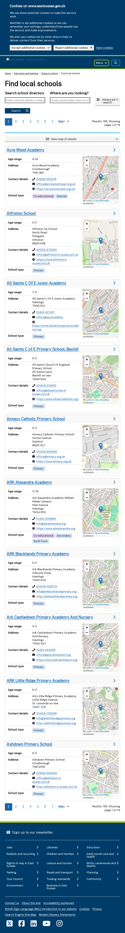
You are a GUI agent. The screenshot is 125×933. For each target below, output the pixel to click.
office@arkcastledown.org (53, 654)
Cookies (84, 909)
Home (8, 73)
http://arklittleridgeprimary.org (56, 723)
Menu (99, 62)
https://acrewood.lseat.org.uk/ (56, 188)
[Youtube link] (46, 923)
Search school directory (24, 93)
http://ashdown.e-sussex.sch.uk (56, 786)
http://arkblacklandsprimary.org (56, 596)
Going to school (49, 73)
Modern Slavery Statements (57, 914)
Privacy (97, 909)
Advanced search (108, 101)
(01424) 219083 (46, 385)
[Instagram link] (59, 923)
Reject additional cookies (71, 47)
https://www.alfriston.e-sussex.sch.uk (49, 261)
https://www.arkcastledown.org (56, 659)
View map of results (63, 139)
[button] (101, 177)
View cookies (104, 47)
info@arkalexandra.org (51, 523)
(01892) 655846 (46, 773)
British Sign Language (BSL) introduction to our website (41, 909)
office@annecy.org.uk (50, 456)
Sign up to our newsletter (32, 832)
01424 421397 (45, 312)
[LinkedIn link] (33, 923)
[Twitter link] (9, 923)
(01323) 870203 (46, 249)
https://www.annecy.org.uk (53, 461)
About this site (31, 903)
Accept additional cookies (28, 47)
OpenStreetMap (102, 200)
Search (16, 110)
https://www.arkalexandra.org (55, 528)
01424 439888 (46, 518)
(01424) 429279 (46, 586)
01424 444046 (46, 650)
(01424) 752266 (46, 713)
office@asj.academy (49, 317)
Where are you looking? (69, 93)
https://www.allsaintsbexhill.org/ (57, 399)
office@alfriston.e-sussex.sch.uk (57, 254)
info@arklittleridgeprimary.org (55, 718)
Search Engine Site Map (20, 914)
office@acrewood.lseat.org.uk (55, 184)
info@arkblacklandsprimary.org (56, 591)
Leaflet (88, 200)
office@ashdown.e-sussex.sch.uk (47, 779)
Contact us (12, 903)
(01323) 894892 (46, 451)
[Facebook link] (21, 923)
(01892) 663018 (46, 179)
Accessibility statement (58, 903)
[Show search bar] (115, 63)
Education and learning (26, 73)
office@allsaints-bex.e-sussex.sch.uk (49, 392)
